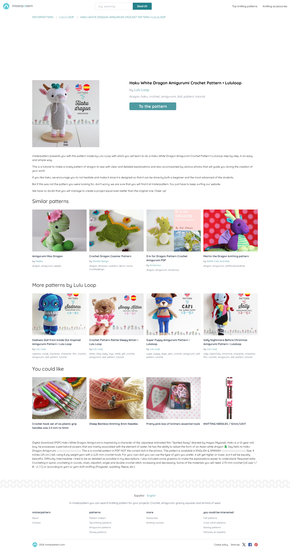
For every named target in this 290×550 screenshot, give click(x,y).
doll (179, 96)
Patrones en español (214, 532)
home (129, 265)
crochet (154, 96)
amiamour (173, 269)
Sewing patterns (212, 527)
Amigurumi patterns (100, 527)
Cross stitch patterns (214, 522)
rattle (117, 353)
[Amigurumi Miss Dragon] (59, 230)
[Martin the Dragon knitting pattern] (230, 230)
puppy (157, 353)
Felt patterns (210, 517)
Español (139, 495)
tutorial (200, 96)
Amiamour (155, 265)
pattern (189, 96)
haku (144, 96)
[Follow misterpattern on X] (244, 544)
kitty (98, 353)
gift (123, 353)
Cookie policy (221, 544)
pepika (57, 265)
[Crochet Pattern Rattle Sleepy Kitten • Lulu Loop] (116, 314)
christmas (227, 353)
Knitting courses (155, 522)
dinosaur (102, 265)
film (74, 353)
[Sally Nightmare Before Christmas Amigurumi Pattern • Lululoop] (230, 314)
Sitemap (235, 544)
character (55, 353)
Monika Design (101, 261)
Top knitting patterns (244, 6)
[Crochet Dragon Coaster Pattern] (116, 230)
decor (122, 265)
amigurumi (168, 96)
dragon (134, 96)
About (35, 517)
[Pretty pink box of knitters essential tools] (173, 398)
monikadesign (96, 269)
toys (111, 353)
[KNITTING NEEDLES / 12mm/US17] (230, 398)
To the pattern (153, 106)
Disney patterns (97, 532)
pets (170, 353)
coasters (113, 265)
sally (205, 353)
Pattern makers (97, 517)
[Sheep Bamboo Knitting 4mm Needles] (116, 398)
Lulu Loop (141, 90)
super (149, 353)
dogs (164, 353)
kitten (92, 353)
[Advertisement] (145, 45)
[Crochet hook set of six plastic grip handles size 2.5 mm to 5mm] (59, 398)
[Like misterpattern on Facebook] (250, 544)
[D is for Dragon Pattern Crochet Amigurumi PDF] (173, 230)
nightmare (215, 353)
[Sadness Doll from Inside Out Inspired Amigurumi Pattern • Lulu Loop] (59, 314)
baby (105, 353)
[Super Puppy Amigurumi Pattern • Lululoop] (173, 314)
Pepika (39, 261)
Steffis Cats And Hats (218, 261)
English (151, 495)
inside (45, 353)
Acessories (152, 517)
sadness (36, 353)
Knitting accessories (275, 6)
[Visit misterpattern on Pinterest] (256, 544)
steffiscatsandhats (235, 265)
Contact (36, 522)
